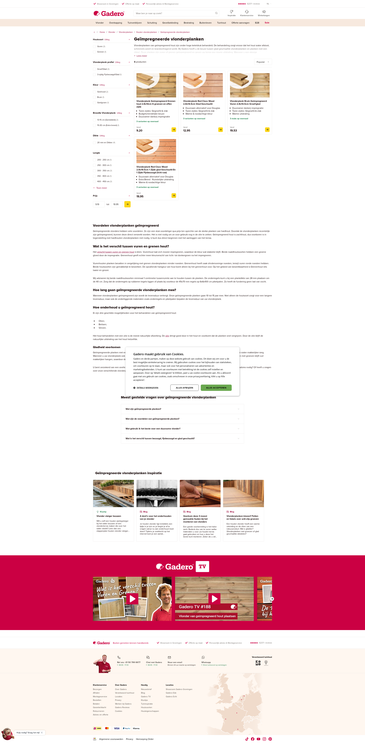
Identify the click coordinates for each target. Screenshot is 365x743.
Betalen (96, 704)
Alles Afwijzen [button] (184, 387)
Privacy (118, 700)
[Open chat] (8, 735)
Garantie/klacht (99, 707)
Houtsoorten (146, 707)
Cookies (118, 711)
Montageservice (100, 696)
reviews (253, 3)
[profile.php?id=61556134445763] (253, 739)
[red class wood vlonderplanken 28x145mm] (220, 129)
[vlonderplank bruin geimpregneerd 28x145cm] (267, 129)
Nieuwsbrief (146, 689)
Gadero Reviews (122, 707)
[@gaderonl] (247, 739)
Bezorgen (97, 689)
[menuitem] (100, 22)
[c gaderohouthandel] (258, 739)
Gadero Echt (171, 696)
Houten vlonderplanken (146, 32)
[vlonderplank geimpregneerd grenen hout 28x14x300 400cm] (174, 129)
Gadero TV (146, 696)
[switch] (94, 46)
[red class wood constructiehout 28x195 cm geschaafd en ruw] (174, 195)
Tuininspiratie (147, 704)
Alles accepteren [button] (216, 387)
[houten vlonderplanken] (94, 32)
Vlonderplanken (126, 32)
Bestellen (97, 700)
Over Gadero (121, 685)
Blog (143, 693)
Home (102, 32)
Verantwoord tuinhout (124, 693)
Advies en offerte (100, 714)
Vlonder (111, 32)
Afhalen (96, 693)
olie (167, 335)
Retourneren (98, 711)
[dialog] (182, 371)
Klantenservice (100, 685)
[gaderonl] (264, 739)
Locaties (118, 696)
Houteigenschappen (150, 711)
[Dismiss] (42, 732)
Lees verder (151, 379)
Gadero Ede (171, 693)
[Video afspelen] (132, 598)
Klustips (144, 700)
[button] (212, 13)
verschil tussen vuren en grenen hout (115, 251)
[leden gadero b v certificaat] (94, 739)
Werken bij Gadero (123, 704)
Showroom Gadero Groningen (179, 689)
